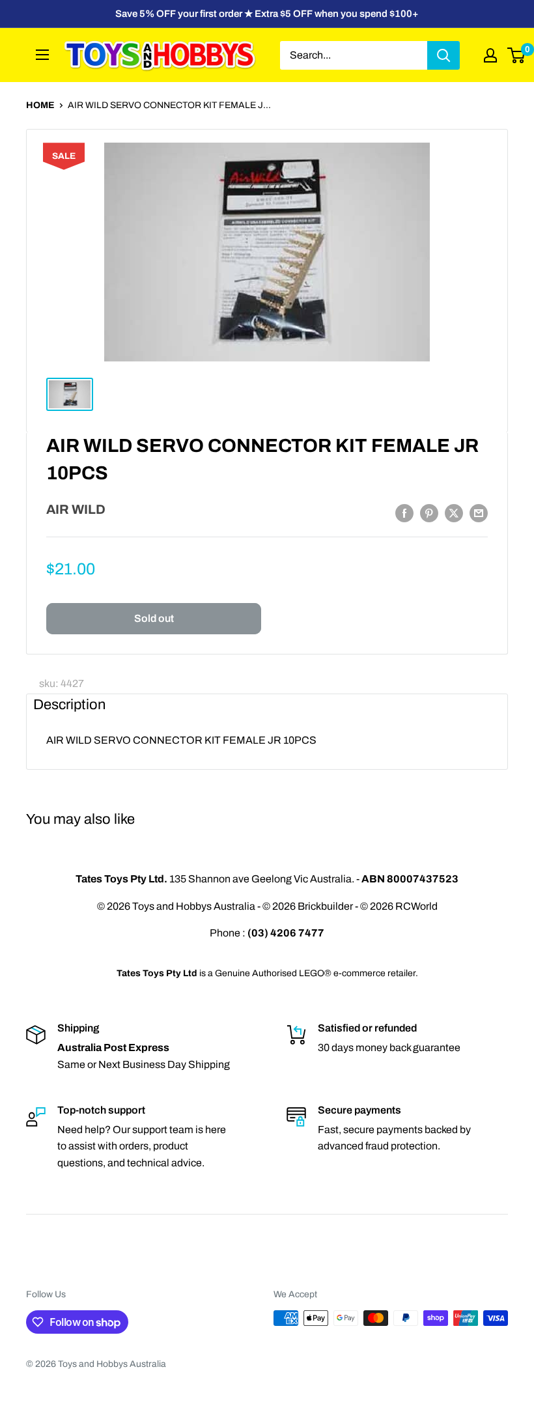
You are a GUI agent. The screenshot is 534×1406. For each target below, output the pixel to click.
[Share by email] (479, 512)
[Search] (443, 55)
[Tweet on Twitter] (454, 512)
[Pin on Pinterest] (429, 512)
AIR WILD (75, 509)
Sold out (154, 618)
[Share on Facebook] (404, 512)
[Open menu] (42, 54)
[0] (517, 55)
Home (40, 105)
